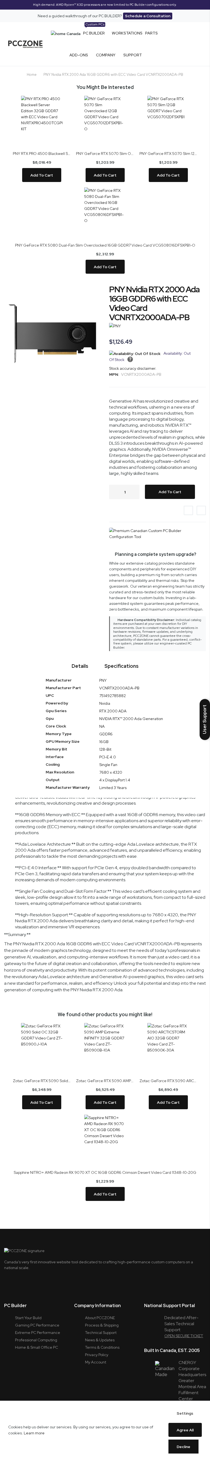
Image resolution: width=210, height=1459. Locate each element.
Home (32, 74)
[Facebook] (36, 1279)
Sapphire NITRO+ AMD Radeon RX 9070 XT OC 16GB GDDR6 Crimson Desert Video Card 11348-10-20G (105, 1172)
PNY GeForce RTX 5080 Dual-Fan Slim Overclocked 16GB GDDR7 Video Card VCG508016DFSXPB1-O (105, 245)
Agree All (185, 1430)
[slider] (105, 5)
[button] (205, 719)
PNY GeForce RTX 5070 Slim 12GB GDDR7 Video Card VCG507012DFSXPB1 (168, 153)
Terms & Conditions (102, 1347)
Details (80, 666)
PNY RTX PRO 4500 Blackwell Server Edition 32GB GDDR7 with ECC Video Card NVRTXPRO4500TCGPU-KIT (42, 153)
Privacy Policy (96, 1354)
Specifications (121, 666)
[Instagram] (22, 1279)
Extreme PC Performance (37, 1332)
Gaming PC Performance (37, 1325)
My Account (95, 1362)
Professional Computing (36, 1339)
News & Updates (100, 1339)
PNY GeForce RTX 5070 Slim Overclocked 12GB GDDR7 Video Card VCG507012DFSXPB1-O (105, 153)
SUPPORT (132, 55)
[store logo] (25, 44)
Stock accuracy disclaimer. (132, 368)
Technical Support (100, 1332)
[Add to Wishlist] (188, 510)
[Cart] (192, 44)
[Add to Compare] (201, 510)
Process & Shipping (102, 1325)
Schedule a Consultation (147, 15)
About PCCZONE (100, 1317)
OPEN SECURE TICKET (183, 1335)
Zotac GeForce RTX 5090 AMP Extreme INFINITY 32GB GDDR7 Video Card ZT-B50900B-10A (105, 1080)
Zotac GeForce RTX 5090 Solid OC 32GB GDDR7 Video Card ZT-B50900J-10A (42, 1080)
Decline (183, 1446)
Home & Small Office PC (36, 1347)
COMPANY (105, 55)
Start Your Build (28, 1317)
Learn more (34, 1433)
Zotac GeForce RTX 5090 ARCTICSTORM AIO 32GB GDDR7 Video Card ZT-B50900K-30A (168, 1080)
